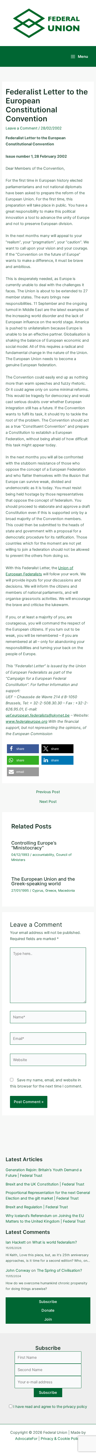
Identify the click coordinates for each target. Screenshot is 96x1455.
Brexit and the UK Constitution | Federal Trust (45, 1184)
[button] (23, 748)
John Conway (18, 1270)
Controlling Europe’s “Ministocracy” (34, 845)
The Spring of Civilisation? (59, 1270)
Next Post (48, 802)
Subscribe (48, 1301)
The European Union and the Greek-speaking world (43, 881)
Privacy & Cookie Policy (61, 1438)
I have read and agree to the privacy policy (50, 1406)
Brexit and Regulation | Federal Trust (37, 1207)
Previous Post (48, 792)
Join (48, 1319)
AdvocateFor (26, 1438)
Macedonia (66, 890)
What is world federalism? (54, 1242)
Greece (50, 890)
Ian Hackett (16, 1242)
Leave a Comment (21, 128)
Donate (48, 1310)
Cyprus (37, 890)
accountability (43, 855)
